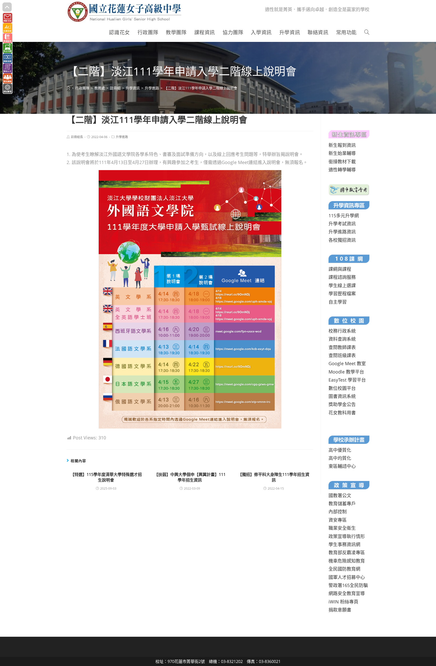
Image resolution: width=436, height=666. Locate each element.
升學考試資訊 (342, 224)
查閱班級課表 (342, 355)
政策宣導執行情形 (347, 536)
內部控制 (338, 512)
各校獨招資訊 (342, 240)
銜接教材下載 (342, 161)
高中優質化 (340, 450)
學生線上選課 (342, 285)
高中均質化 (340, 458)
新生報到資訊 (342, 145)
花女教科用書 (342, 413)
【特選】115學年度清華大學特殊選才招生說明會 (106, 477)
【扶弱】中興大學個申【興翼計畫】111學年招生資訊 (190, 477)
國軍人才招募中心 (347, 577)
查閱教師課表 (342, 347)
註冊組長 (77, 137)
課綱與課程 (340, 269)
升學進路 (122, 137)
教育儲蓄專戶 (342, 503)
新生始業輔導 (342, 153)
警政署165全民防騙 (348, 585)
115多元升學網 (344, 215)
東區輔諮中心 (342, 466)
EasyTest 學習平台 (347, 380)
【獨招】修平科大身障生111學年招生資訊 (273, 477)
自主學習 (338, 302)
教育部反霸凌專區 (347, 552)
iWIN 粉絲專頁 (343, 602)
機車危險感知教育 (347, 561)
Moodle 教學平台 (346, 372)
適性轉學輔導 (342, 170)
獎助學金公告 (342, 404)
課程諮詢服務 (342, 277)
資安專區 (338, 520)
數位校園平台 (342, 388)
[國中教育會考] (349, 189)
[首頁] (68, 88)
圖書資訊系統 (342, 396)
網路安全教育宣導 (347, 593)
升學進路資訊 (342, 232)
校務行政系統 (342, 331)
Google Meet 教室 (347, 363)
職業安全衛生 (342, 528)
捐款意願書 (340, 610)
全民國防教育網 (344, 569)
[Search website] (367, 32)
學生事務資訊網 (344, 544)
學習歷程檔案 (342, 293)
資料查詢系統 (342, 339)
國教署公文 (340, 495)
